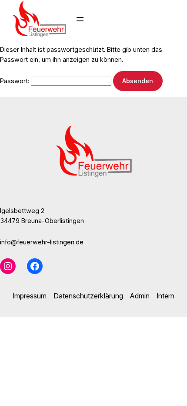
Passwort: (15, 81)
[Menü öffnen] (80, 19)
